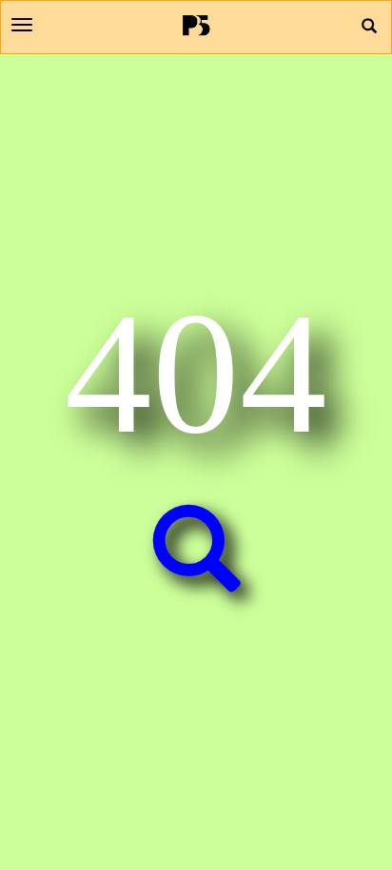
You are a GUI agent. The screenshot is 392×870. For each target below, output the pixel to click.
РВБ (196, 24)
